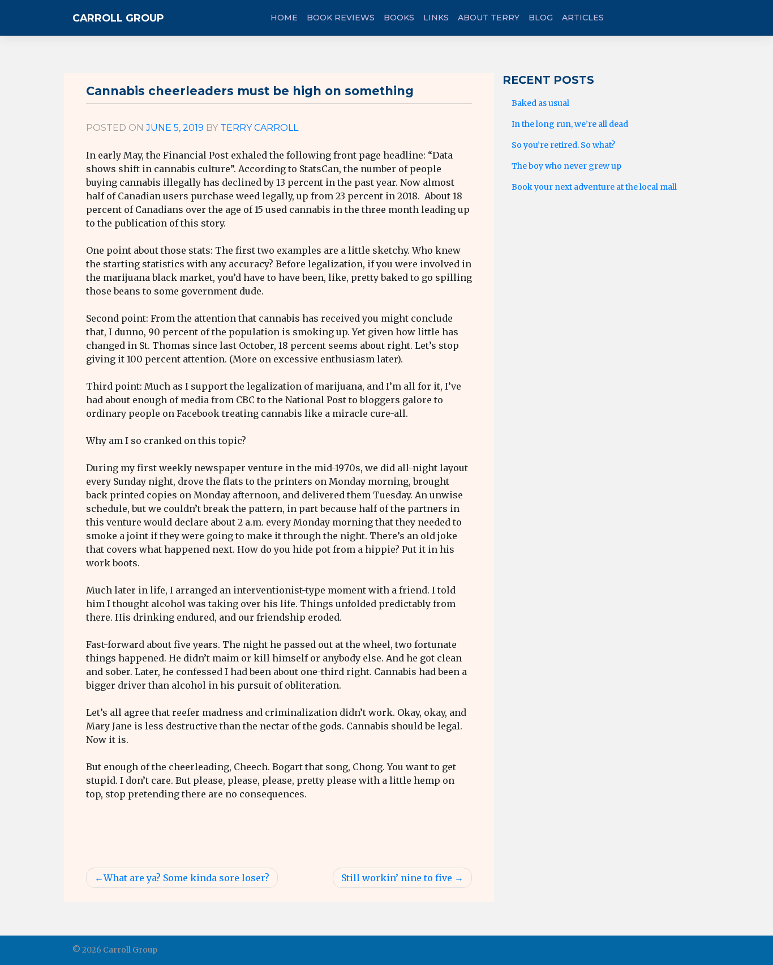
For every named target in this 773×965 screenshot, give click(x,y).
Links (436, 17)
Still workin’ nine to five (396, 877)
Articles (583, 17)
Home (284, 17)
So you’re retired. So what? (563, 145)
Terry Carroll (259, 127)
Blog (541, 17)
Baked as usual (540, 103)
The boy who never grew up (566, 166)
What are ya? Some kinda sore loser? (186, 877)
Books (399, 17)
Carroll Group (118, 18)
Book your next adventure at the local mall (594, 187)
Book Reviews (341, 17)
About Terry (488, 17)
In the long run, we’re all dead (570, 124)
